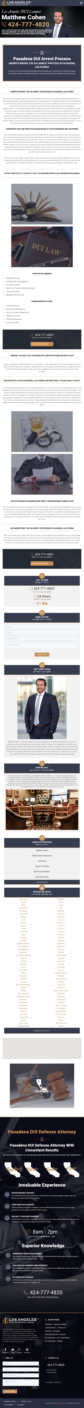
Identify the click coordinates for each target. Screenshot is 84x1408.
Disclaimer (8, 1405)
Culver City (61, 929)
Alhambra (61, 899)
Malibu (23, 973)
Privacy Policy (10, 1401)
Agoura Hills (23, 899)
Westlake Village (23, 1026)
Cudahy (23, 929)
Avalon (23, 905)
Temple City (23, 1017)
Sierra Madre (61, 1008)
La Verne (23, 961)
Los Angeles (23, 970)
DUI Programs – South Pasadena (57, 1338)
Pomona (23, 991)
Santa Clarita (23, 1005)
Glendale (23, 940)
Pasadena (17, 369)
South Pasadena (61, 1014)
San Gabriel (23, 1002)
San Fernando (61, 999)
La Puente (61, 958)
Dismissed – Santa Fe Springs (56, 1324)
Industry (61, 949)
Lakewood (61, 961)
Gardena (61, 937)
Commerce (61, 923)
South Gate (23, 1014)
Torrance (61, 1017)
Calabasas (61, 917)
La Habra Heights (61, 955)
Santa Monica (23, 1008)
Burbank (23, 917)
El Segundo (23, 937)
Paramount (61, 985)
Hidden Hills (61, 946)
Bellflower (61, 911)
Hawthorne (61, 943)
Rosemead (61, 996)
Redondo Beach (23, 994)
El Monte (61, 935)
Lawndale (61, 964)
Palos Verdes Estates (23, 985)
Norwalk (23, 982)
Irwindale (61, 952)
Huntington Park (23, 949)
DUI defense (60, 543)
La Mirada (23, 958)
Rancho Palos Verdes (61, 991)
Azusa (61, 905)
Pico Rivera (61, 988)
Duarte (23, 935)
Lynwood (61, 970)
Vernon (23, 1020)
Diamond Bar (23, 932)
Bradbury (61, 914)
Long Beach (61, 967)
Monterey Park (61, 979)
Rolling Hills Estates (23, 996)
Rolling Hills (61, 994)
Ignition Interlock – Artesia (55, 1334)
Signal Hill (23, 1011)
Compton (23, 926)
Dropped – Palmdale (52, 1331)
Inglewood (23, 952)
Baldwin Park (23, 908)
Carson (23, 920)
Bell (61, 908)
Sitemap (20, 1405)
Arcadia (23, 902)
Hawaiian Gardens (23, 943)
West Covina (23, 1023)
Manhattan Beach (61, 973)
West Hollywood (61, 1023)
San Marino (61, 1002)
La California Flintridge (23, 955)
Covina (61, 926)
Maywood (23, 976)
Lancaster (23, 964)
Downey (61, 932)
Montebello (23, 979)
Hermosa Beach (23, 946)
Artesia (61, 902)
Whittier (61, 1026)
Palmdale (61, 982)
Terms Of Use (26, 1401)
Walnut (61, 1020)
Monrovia (61, 976)
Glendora (61, 940)
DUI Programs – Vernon (53, 1341)
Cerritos (61, 920)
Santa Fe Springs (61, 1005)
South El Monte (61, 1011)
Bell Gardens (23, 911)
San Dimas (23, 999)
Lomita (23, 967)
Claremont (23, 923)
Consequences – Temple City (55, 1328)
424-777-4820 (27, 24)
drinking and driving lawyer (66, 73)
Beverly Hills (23, 914)
